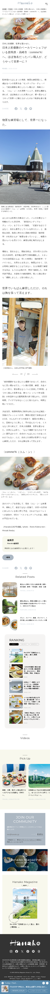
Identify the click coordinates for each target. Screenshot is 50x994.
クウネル (38, 976)
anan (5, 976)
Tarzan (18, 978)
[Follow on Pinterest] (28, 951)
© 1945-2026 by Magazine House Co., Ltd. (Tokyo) (25, 972)
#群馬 (8, 557)
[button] (15, 374)
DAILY (14, 644)
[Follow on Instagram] (11, 951)
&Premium (13, 978)
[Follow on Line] (33, 951)
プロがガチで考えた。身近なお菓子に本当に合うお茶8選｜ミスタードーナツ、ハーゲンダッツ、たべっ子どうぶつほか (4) (28, 987)
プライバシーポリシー (29, 840)
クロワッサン (26, 976)
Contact (25, 968)
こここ (35, 978)
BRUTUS (10, 976)
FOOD (10, 9)
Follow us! (25, 866)
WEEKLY (24, 644)
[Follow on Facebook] (16, 951)
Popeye (43, 976)
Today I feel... (11, 983)
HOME (4, 9)
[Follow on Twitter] (22, 951)
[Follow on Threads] (39, 951)
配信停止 (40, 834)
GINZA (33, 976)
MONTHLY (34, 644)
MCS (39, 978)
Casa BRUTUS (18, 976)
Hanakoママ (29, 978)
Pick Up (25, 758)
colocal (23, 978)
